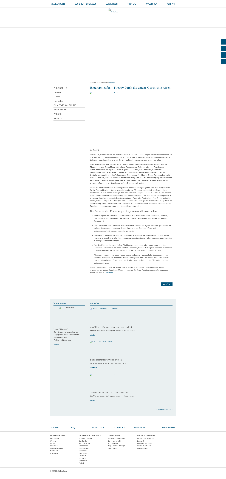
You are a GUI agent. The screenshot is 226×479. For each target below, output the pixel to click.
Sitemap (54, 427)
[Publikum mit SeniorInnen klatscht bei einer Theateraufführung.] (131, 381)
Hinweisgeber (169, 427)
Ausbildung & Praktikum (145, 438)
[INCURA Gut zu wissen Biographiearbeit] (131, 119)
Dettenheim (83, 461)
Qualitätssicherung (64, 105)
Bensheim (82, 458)
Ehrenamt (140, 441)
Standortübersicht (85, 438)
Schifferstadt (83, 441)
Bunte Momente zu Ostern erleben (106, 360)
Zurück (167, 284)
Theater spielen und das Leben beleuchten (109, 392)
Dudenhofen (83, 446)
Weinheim (82, 456)
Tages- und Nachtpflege (116, 446)
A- (223, 61)
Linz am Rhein (84, 448)
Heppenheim (83, 453)
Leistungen (112, 4)
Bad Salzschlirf (84, 443)
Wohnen (58, 92)
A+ (223, 48)
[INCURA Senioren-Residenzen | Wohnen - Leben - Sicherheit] (113, 12)
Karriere (131, 4)
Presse (57, 114)
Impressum (139, 427)
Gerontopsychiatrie (115, 441)
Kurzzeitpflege (113, 443)
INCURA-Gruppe (58, 4)
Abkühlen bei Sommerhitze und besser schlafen (112, 327)
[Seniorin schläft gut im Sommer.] (131, 316)
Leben (57, 97)
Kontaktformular (142, 448)
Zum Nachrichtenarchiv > (163, 409)
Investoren (151, 4)
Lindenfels (83, 451)
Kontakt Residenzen (144, 446)
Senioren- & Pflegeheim (116, 438)
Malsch (81, 463)
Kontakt (171, 4)
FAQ (73, 427)
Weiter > (56, 344)
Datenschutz (119, 427)
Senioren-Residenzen (86, 4)
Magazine (58, 118)
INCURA (92, 82)
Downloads (98, 427)
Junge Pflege (112, 448)
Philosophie (60, 88)
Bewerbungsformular (144, 443)
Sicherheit (59, 101)
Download (109, 273)
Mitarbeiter (60, 109)
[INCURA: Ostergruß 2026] (131, 349)
